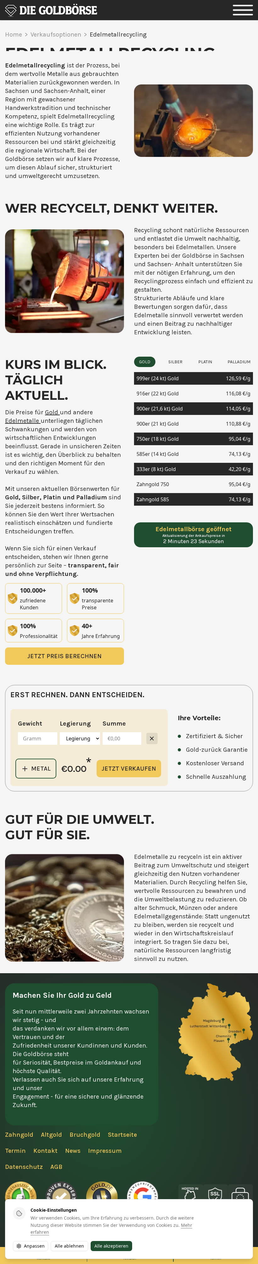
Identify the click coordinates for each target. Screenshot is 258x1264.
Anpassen (34, 1246)
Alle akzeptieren (111, 1246)
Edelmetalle (23, 420)
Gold (52, 412)
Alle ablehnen (69, 1246)
